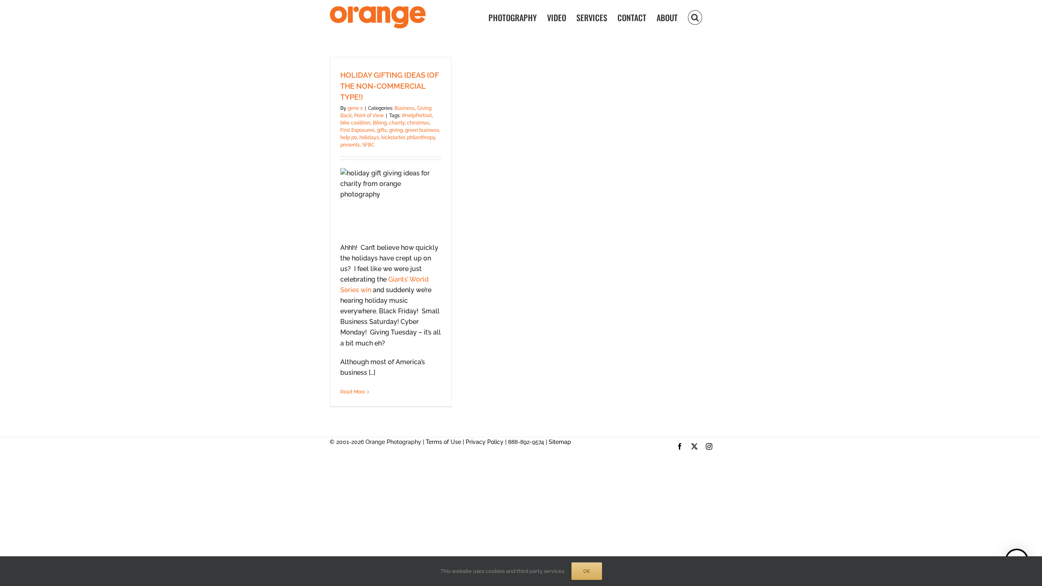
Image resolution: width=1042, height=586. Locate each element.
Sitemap (560, 442)
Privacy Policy (484, 442)
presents (350, 145)
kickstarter (393, 137)
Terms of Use (443, 442)
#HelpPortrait (417, 115)
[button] (695, 17)
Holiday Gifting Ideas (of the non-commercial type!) (389, 86)
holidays (369, 137)
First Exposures (357, 130)
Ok (586, 571)
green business (422, 130)
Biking (380, 123)
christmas (418, 123)
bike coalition (355, 123)
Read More (352, 392)
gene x (355, 108)
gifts (382, 130)
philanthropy (421, 137)
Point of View (369, 115)
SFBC (368, 145)
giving (396, 130)
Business (404, 108)
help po (348, 137)
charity (397, 123)
